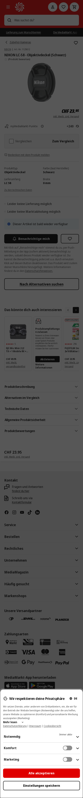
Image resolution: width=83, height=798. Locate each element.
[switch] (67, 748)
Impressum (35, 726)
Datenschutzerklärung (15, 726)
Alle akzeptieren (41, 773)
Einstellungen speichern (41, 785)
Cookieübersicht (52, 726)
